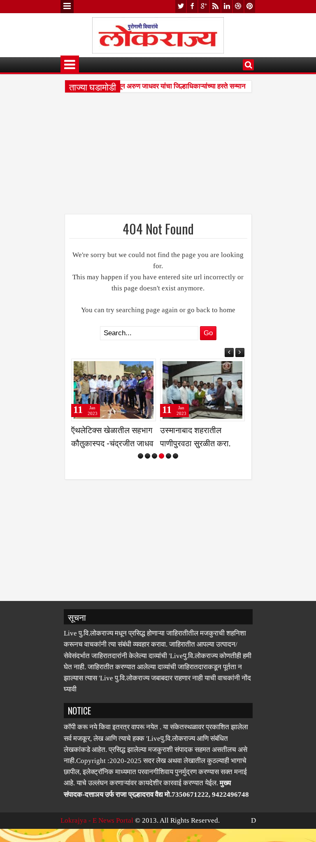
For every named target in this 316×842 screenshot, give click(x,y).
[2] (147, 456)
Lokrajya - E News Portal (96, 820)
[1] (140, 456)
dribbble (238, 6)
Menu (67, 6)
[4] (161, 456)
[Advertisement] (158, 156)
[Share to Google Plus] (150, 368)
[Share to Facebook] (132, 368)
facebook (192, 6)
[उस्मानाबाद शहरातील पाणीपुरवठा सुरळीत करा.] (116, 390)
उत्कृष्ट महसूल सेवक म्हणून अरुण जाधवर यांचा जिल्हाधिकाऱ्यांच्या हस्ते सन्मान (149, 86)
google (203, 6)
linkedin (226, 6)
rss (215, 6)
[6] (175, 456)
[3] (154, 456)
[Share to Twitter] (141, 368)
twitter (180, 6)
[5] (168, 456)
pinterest (249, 6)
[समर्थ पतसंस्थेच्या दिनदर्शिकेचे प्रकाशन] (205, 390)
